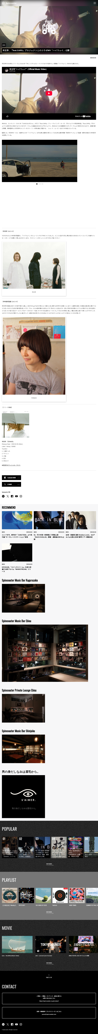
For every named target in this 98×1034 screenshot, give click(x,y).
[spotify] (3, 497)
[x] (7, 497)
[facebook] (12, 497)
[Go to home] (9, 3)
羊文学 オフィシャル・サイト (11, 465)
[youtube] (16, 497)
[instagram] (20, 497)
